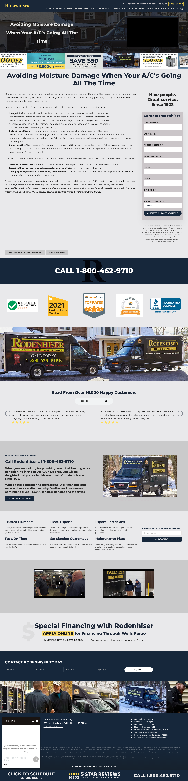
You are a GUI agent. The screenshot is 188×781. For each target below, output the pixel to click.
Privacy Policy (169, 241)
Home (48, 9)
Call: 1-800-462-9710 (19, 498)
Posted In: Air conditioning (25, 252)
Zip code (150, 190)
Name (10, 670)
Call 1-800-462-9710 (53, 726)
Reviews (133, 9)
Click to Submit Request (162, 213)
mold (7, 101)
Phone (40, 670)
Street (148, 168)
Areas (124, 9)
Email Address (152, 156)
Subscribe (161, 539)
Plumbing (58, 9)
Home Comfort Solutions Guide (83, 192)
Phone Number (153, 145)
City (147, 179)
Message (102, 670)
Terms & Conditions (157, 241)
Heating (68, 9)
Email (70, 670)
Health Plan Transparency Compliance (150, 738)
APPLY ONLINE (58, 633)
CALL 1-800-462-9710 (94, 270)
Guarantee (114, 9)
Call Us (175, 9)
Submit (138, 670)
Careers (165, 9)
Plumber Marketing (106, 766)
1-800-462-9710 (176, 4)
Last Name (151, 134)
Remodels (102, 9)
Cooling (78, 9)
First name (151, 123)
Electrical (89, 9)
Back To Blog (57, 252)
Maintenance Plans (149, 9)
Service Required (155, 201)
